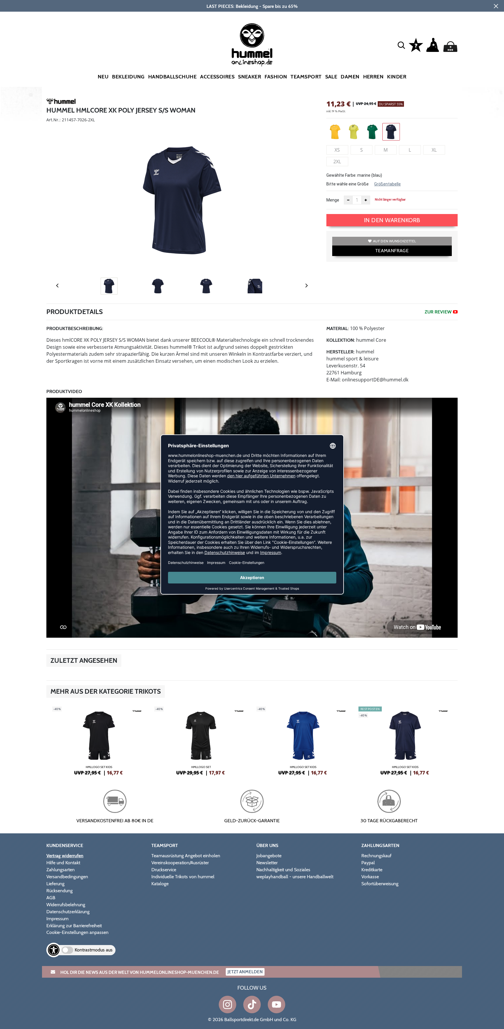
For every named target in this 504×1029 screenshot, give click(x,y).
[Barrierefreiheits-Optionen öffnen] (53, 950)
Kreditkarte (371, 869)
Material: (337, 328)
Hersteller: (340, 352)
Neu (103, 76)
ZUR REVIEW (438, 312)
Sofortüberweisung (379, 883)
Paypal (368, 862)
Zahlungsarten (60, 869)
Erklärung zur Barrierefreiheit (74, 925)
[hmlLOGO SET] (201, 740)
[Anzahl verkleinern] (348, 200)
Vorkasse (370, 876)
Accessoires (217, 76)
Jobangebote (268, 855)
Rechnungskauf (376, 855)
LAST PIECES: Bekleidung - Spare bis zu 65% (252, 6)
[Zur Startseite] (252, 44)
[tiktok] (252, 1004)
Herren (373, 76)
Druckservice (163, 869)
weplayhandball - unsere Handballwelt (294, 876)
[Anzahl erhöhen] (365, 200)
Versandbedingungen (67, 876)
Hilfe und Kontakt (63, 862)
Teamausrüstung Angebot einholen (185, 855)
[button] (401, 45)
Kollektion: (340, 340)
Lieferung (55, 883)
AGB (50, 897)
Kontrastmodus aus (94, 950)
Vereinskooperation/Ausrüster (180, 862)
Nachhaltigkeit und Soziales (283, 869)
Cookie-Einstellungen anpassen (77, 932)
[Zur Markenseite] (61, 102)
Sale (331, 76)
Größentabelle (387, 184)
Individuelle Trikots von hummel (182, 876)
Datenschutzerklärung (68, 911)
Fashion (276, 76)
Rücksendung (59, 890)
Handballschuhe (172, 76)
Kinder (396, 76)
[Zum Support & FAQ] (416, 44)
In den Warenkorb (392, 220)
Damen (350, 76)
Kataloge (160, 883)
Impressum (57, 918)
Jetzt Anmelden (245, 971)
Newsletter (267, 862)
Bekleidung (128, 76)
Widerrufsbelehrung (65, 904)
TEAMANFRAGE (392, 250)
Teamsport (305, 76)
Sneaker (249, 76)
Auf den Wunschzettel (394, 241)
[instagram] (227, 1004)
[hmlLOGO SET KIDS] (98, 740)
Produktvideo (64, 391)
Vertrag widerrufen (64, 855)
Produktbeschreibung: (74, 328)
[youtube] (276, 1004)
